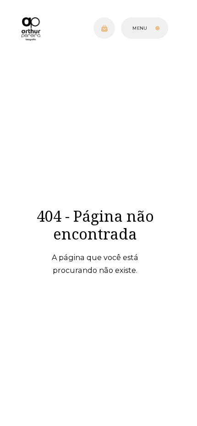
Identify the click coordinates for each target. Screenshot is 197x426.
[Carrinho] (104, 28)
